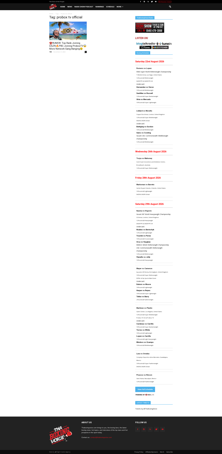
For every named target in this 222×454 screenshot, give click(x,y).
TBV (50, 52)
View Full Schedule (145, 389)
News (69, 7)
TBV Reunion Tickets (164, 2)
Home (62, 7)
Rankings (100, 7)
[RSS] (148, 1)
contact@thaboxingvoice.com (101, 437)
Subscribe (169, 452)
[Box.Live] (144, 395)
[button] (170, 6)
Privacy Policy (138, 452)
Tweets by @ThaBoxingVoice (146, 409)
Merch (162, 452)
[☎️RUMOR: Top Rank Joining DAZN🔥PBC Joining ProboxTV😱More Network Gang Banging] (68, 31)
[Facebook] (140, 1)
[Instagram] (144, 1)
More (119, 7)
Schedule (110, 7)
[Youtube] (155, 1)
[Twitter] (152, 1)
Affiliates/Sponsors (151, 452)
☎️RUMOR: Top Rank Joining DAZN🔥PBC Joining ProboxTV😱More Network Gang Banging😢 (67, 46)
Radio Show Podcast (83, 7)
